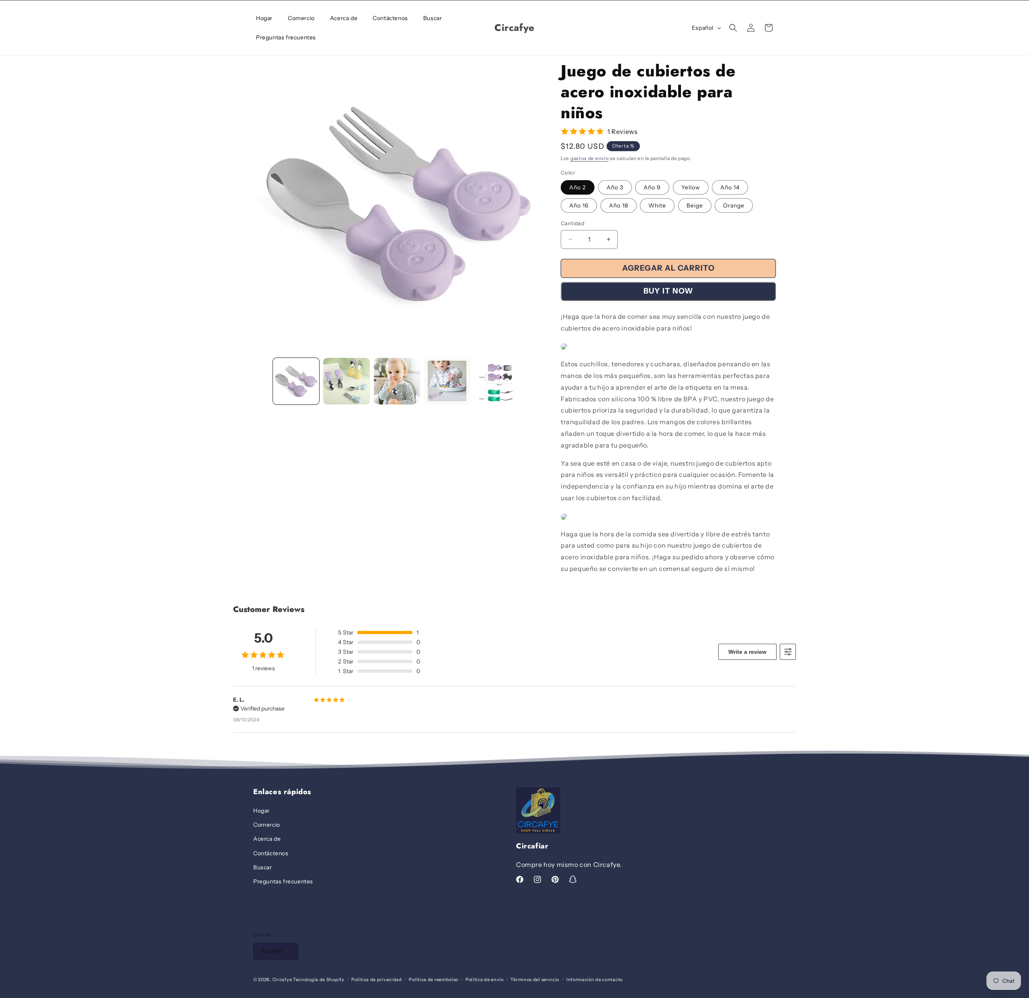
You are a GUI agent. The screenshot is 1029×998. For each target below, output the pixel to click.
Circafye (282, 979)
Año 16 (578, 205)
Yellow (690, 187)
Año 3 (615, 187)
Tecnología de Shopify (318, 979)
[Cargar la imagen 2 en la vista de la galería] (346, 381)
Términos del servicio (534, 979)
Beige (695, 205)
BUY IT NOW (668, 291)
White (657, 205)
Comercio (266, 824)
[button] (733, 28)
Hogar (261, 810)
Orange (733, 205)
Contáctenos (271, 853)
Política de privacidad (376, 979)
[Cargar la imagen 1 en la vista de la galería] (296, 381)
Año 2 (577, 187)
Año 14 (730, 187)
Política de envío (484, 979)
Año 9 (652, 187)
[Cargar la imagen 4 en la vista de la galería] (447, 381)
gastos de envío (589, 158)
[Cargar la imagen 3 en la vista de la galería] (397, 381)
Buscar (262, 867)
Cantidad (572, 223)
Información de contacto (594, 979)
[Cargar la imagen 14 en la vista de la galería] (498, 381)
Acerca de (267, 838)
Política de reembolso (433, 979)
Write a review (747, 652)
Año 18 (618, 205)
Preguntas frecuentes (283, 881)
